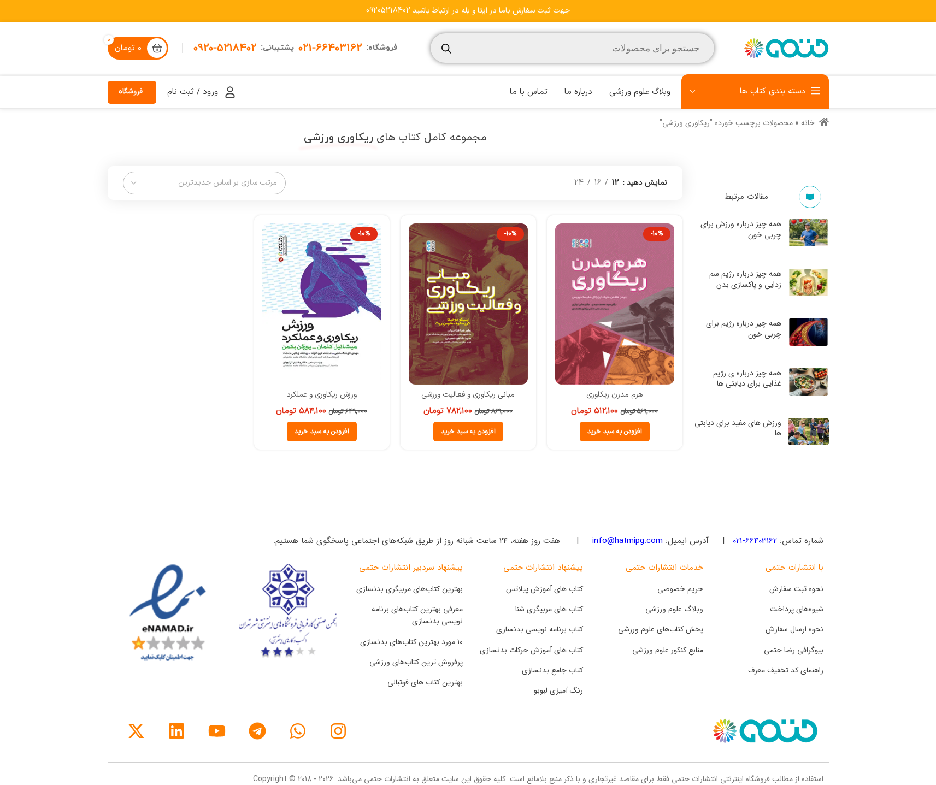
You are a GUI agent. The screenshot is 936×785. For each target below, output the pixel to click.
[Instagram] (338, 730)
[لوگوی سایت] (785, 48)
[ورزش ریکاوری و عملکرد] (321, 304)
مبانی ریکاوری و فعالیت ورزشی (468, 394)
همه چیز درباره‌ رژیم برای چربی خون (743, 328)
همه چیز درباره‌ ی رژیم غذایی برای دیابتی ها (747, 378)
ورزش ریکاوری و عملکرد (321, 394)
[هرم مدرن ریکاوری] (614, 304)
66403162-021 (755, 540)
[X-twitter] (136, 730)
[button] (615, 431)
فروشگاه (131, 91)
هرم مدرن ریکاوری (614, 394)
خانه (808, 123)
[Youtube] (216, 730)
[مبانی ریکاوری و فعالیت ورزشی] (468, 304)
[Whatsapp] (297, 730)
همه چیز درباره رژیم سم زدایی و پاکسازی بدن (745, 279)
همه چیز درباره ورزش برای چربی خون (740, 229)
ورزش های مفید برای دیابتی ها (737, 428)
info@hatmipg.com (627, 540)
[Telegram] (257, 730)
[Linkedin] (176, 730)
